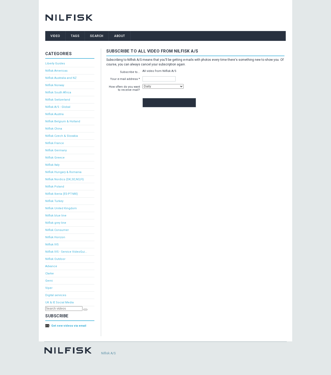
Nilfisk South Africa (58, 92)
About (119, 36)
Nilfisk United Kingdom (61, 208)
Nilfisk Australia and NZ (61, 78)
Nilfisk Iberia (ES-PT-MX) (61, 194)
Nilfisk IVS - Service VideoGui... (66, 251)
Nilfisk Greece (55, 157)
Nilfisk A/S (108, 353)
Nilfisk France (54, 143)
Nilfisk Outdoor (55, 259)
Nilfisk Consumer (57, 230)
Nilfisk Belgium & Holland (62, 121)
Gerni (49, 280)
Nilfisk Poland (54, 186)
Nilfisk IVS (52, 244)
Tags (75, 36)
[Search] (85, 309)
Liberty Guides (55, 63)
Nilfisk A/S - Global (57, 107)
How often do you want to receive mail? (124, 88)
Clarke (49, 273)
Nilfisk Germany (56, 150)
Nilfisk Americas (56, 70)
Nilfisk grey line (55, 222)
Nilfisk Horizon (55, 237)
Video (55, 36)
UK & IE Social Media (59, 302)
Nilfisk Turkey (54, 201)
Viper (48, 288)
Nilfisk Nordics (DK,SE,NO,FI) (64, 179)
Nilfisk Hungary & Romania (63, 172)
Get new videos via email (68, 325)
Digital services (55, 295)
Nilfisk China (53, 128)
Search (96, 36)
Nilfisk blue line (55, 215)
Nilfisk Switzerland (57, 99)
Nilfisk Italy (52, 165)
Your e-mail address (124, 79)
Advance (51, 266)
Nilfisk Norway (54, 85)
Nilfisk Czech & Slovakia (61, 136)
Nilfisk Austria (54, 114)
